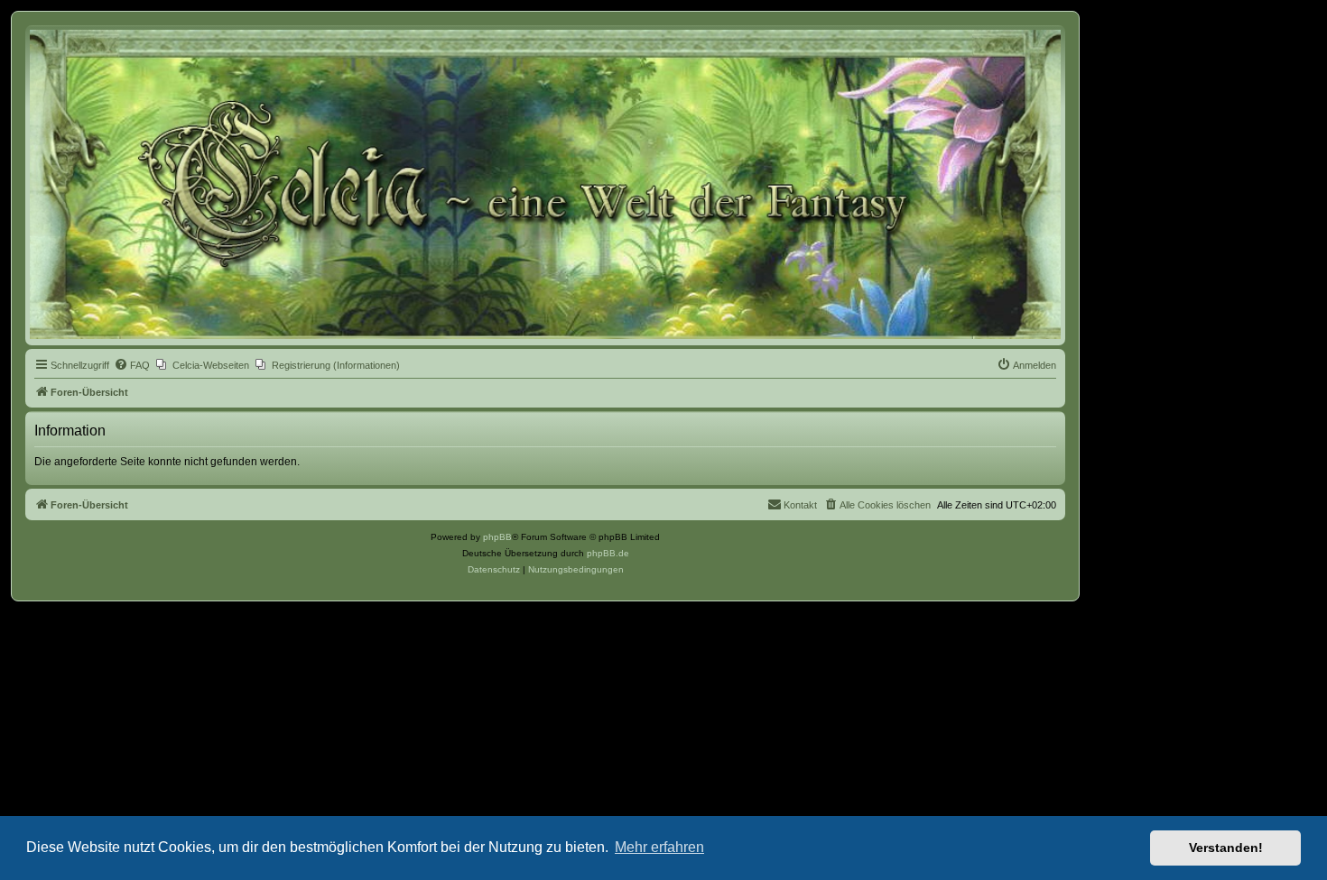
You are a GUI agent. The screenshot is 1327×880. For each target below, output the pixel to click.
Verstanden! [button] (1226, 847)
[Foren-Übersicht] (545, 184)
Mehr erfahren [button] (659, 847)
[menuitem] (132, 365)
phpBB (497, 537)
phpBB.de (608, 553)
